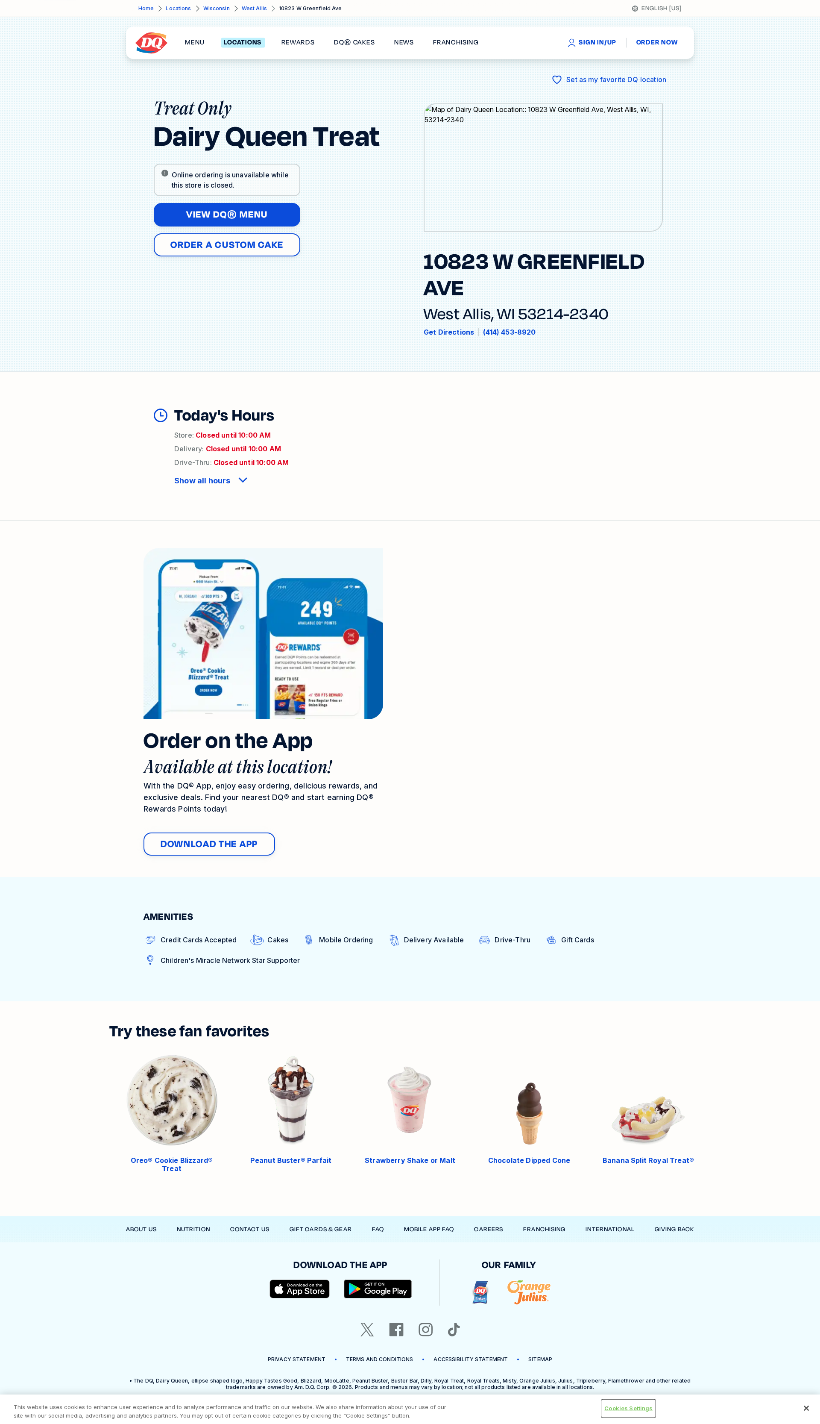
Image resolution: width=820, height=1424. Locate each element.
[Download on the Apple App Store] (299, 1289)
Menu (195, 42)
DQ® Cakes (354, 42)
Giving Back (674, 1229)
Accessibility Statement (470, 1359)
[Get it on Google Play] (378, 1289)
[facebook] (396, 1329)
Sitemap (540, 1359)
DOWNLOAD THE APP (209, 844)
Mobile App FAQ (429, 1229)
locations (243, 42)
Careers (488, 1229)
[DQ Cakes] (480, 1293)
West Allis (254, 8)
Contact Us (249, 1229)
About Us (141, 1229)
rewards (298, 42)
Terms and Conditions (379, 1359)
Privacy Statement (296, 1359)
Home (146, 8)
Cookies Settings (628, 1408)
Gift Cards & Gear (321, 1229)
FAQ (378, 1229)
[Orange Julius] (529, 1293)
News (404, 42)
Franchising (544, 1229)
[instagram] (426, 1329)
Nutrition (193, 1229)
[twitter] (367, 1329)
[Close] (806, 1408)
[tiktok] (454, 1329)
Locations (178, 8)
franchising (455, 42)
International (610, 1229)
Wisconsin (216, 8)
